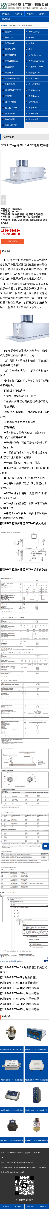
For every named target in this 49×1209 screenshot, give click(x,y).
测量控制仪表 (11, 125)
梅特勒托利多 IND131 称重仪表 (12, 1110)
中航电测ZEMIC (35, 72)
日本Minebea (10, 102)
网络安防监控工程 (13, 90)
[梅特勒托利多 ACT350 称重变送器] (36, 1106)
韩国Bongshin (34, 90)
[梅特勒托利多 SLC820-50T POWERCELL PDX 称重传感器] (12, 1046)
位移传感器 (33, 119)
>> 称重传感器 (26, 26)
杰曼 (30, 49)
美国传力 (32, 37)
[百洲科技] (24, 8)
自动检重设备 (34, 84)
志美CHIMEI (10, 55)
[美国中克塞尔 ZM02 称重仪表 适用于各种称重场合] (36, 1046)
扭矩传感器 (10, 119)
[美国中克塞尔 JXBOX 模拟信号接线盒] (36, 1076)
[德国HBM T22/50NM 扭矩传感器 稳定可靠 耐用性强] (12, 1136)
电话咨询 (6, 1206)
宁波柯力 (9, 72)
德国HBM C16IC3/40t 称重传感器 (36, 1140)
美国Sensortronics (36, 61)
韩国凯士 (32, 43)
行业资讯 (30, 14)
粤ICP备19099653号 (17, 1172)
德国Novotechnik (12, 78)
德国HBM (9, 32)
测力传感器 (10, 113)
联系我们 (6, 19)
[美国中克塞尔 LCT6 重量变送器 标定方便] (12, 1076)
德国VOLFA (33, 78)
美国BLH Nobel (11, 61)
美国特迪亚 (10, 43)
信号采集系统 (11, 84)
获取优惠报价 (12, 241)
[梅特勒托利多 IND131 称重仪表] (12, 1106)
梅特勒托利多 (34, 32)
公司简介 (43, 14)
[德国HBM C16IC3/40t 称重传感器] (36, 1136)
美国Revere (33, 96)
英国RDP (32, 108)
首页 (10, 26)
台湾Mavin (33, 102)
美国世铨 (9, 37)
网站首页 (6, 14)
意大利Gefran (11, 108)
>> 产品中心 (17, 26)
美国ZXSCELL (11, 49)
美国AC (8, 96)
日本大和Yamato (35, 67)
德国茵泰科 (10, 67)
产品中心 (18, 14)
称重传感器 (33, 113)
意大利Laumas (34, 55)
